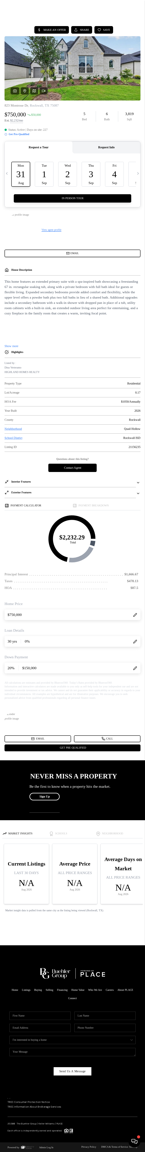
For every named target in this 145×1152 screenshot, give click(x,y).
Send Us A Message (72, 1071)
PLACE (59, 1123)
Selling (49, 990)
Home (15, 990)
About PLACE (125, 990)
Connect (72, 998)
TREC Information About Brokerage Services (34, 1106)
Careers (110, 990)
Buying (38, 990)
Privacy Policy (88, 1146)
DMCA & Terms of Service (114, 1146)
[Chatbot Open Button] (134, 1141)
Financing (62, 990)
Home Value (77, 990)
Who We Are (95, 990)
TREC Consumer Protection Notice (29, 1102)
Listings (26, 990)
